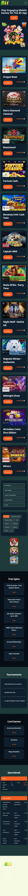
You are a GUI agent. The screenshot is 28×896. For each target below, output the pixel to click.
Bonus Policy (7, 877)
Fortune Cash (10, 180)
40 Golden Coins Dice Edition (12, 431)
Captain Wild (10, 251)
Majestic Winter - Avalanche (12, 360)
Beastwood (9, 147)
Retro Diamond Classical (11, 112)
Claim (14, 592)
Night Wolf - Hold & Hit (13, 323)
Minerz (7, 466)
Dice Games (8, 490)
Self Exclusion (7, 873)
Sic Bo (6, 505)
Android (6, 880)
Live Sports (8, 485)
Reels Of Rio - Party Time (13, 286)
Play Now (7, 83)
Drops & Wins (8, 500)
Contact (6, 884)
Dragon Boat (10, 76)
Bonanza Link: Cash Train (13, 216)
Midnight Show (11, 395)
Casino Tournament (10, 495)
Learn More (25, 784)
